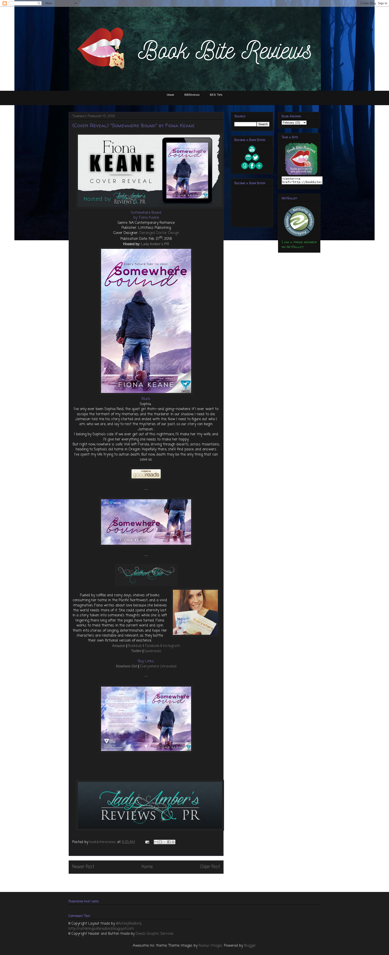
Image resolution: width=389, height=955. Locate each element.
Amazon (118, 646)
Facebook (152, 646)
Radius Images (210, 945)
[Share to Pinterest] (173, 842)
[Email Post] (146, 842)
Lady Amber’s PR (155, 244)
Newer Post (83, 867)
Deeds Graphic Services (155, 934)
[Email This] (156, 842)
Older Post (210, 867)
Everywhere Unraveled (158, 666)
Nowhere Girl (126, 666)
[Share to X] (164, 842)
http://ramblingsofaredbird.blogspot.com (101, 929)
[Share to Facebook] (169, 842)
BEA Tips (216, 95)
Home (170, 95)
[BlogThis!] (160, 842)
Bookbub (135, 646)
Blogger (250, 945)
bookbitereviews (103, 842)
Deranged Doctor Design (159, 233)
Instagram (171, 646)
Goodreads (152, 651)
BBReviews (192, 95)
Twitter (136, 651)
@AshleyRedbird (128, 923)
